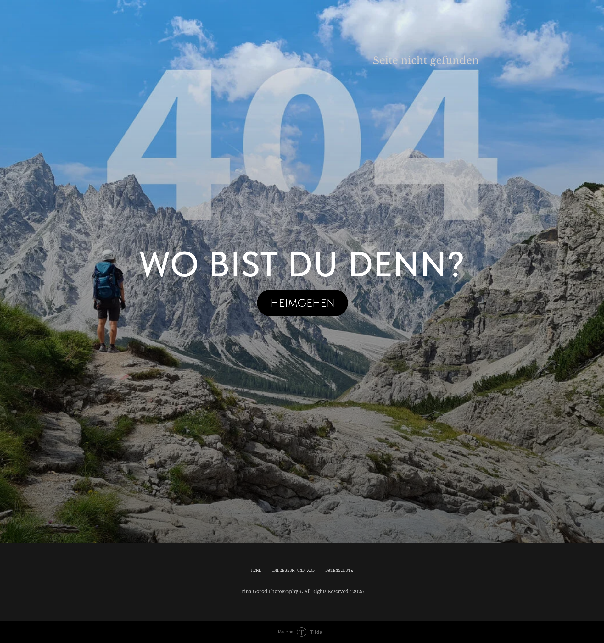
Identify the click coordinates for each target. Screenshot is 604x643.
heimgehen (303, 302)
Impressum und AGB (293, 570)
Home (256, 570)
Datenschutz (339, 570)
